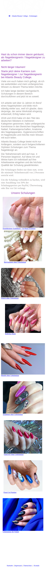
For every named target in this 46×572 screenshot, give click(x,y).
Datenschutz (27, 566)
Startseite (10, 566)
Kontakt (36, 566)
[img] (23, 7)
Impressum (18, 566)
